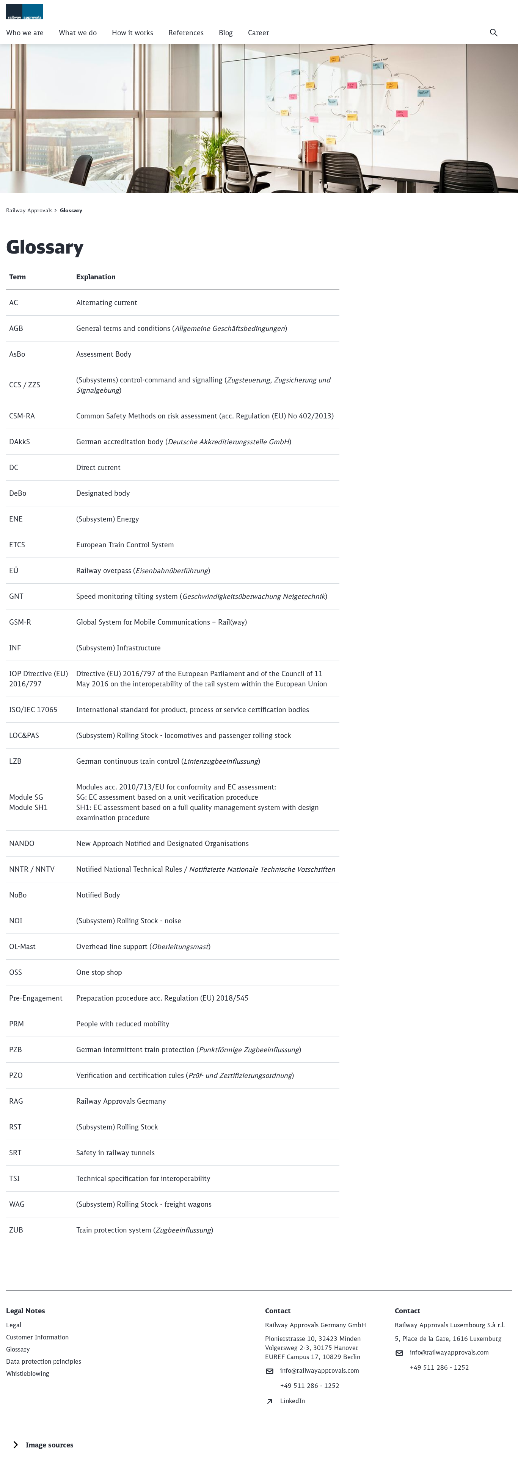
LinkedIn (292, 1401)
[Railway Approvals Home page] (24, 11)
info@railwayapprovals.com (319, 1370)
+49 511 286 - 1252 (309, 1385)
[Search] (494, 32)
